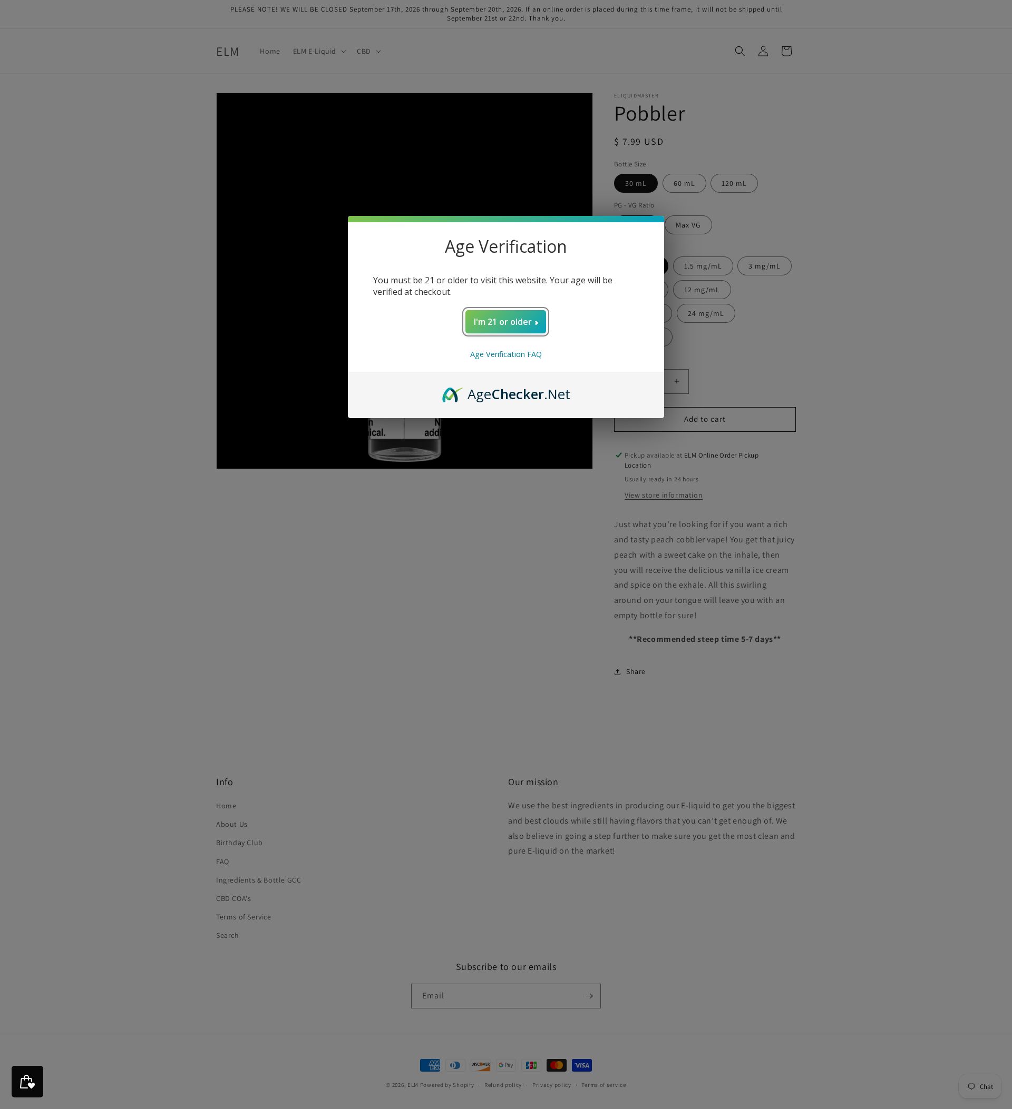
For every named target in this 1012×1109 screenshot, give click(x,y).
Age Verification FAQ (506, 354)
